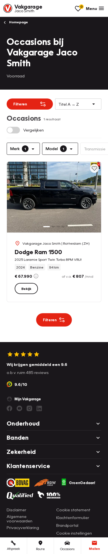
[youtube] (19, 408)
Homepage (18, 22)
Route (40, 549)
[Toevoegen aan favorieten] (94, 168)
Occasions (67, 549)
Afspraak (13, 549)
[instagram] (29, 408)
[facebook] (9, 408)
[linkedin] (39, 408)
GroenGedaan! (82, 482)
